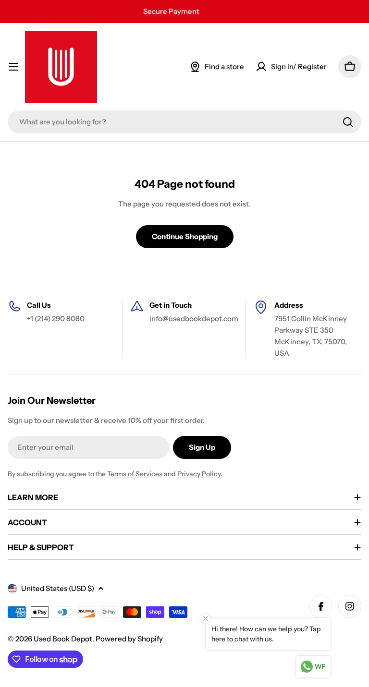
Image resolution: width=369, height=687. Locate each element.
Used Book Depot (63, 638)
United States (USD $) (57, 588)
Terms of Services (134, 474)
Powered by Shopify (129, 638)
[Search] (348, 122)
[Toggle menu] (13, 66)
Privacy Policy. (199, 474)
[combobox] (184, 121)
